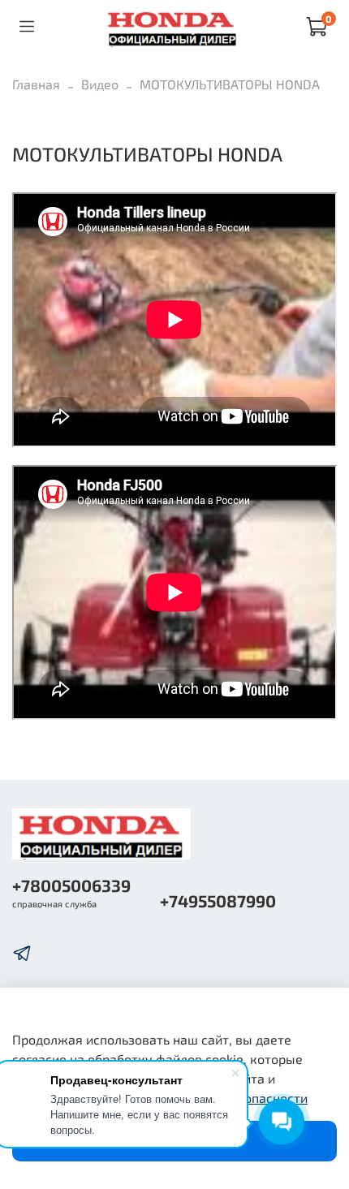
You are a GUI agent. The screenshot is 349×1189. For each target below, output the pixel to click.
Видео (99, 84)
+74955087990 (218, 900)
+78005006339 (71, 885)
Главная (36, 84)
